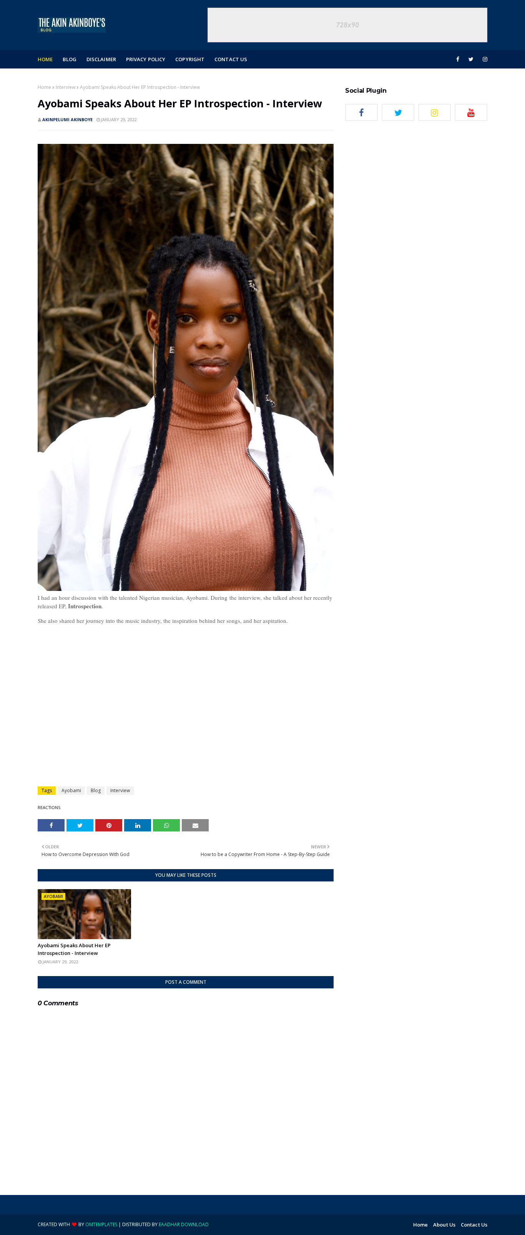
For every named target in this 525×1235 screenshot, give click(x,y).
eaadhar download (184, 1224)
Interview (65, 87)
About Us (444, 1224)
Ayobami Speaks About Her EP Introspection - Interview (74, 949)
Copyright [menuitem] (189, 59)
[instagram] (483, 59)
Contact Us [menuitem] (230, 59)
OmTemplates (101, 1224)
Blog (96, 790)
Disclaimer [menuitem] (101, 59)
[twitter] (471, 59)
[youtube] (471, 112)
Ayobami (71, 790)
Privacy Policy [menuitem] (145, 59)
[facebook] (458, 59)
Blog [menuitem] (69, 59)
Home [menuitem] (45, 59)
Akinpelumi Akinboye (67, 119)
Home (44, 87)
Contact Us (474, 1224)
